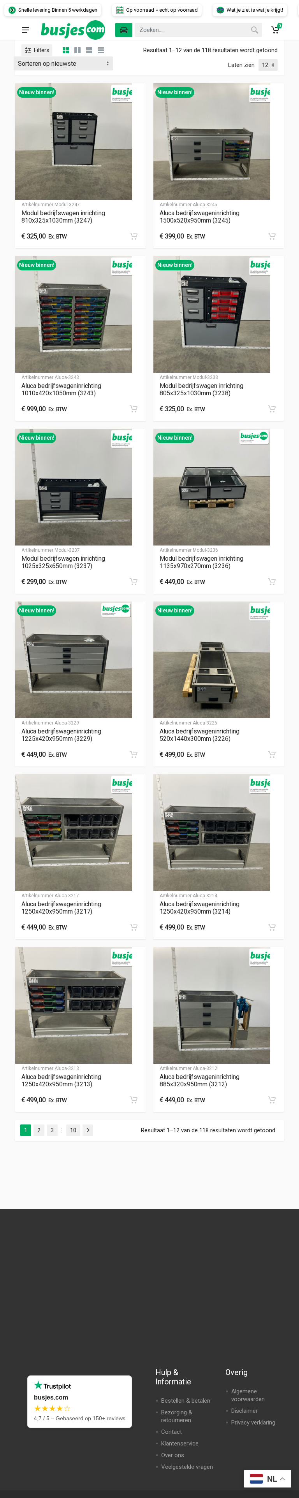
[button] (134, 236)
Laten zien (241, 64)
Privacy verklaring (253, 1422)
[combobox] (198, 30)
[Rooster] (66, 50)
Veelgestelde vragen (187, 1466)
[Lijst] (89, 50)
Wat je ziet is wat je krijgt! (231, 10)
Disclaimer (244, 1410)
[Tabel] (101, 50)
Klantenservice (180, 1443)
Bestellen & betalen (185, 1400)
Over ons (172, 1455)
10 (73, 1130)
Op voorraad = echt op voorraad (138, 10)
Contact (171, 1431)
